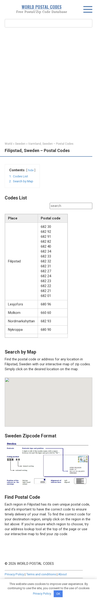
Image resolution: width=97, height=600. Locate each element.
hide (31, 170)
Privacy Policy (14, 574)
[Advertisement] (48, 84)
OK (58, 594)
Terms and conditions (41, 574)
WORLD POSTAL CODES (41, 7)
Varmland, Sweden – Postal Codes (50, 143)
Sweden (20, 143)
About (62, 574)
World (8, 143)
